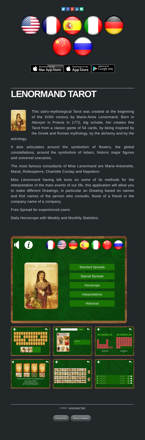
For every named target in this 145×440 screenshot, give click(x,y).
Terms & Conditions (81, 418)
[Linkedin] (77, 10)
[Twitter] (63, 10)
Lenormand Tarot (77, 408)
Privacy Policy (61, 418)
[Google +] (72, 10)
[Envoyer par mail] (81, 10)
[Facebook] (68, 10)
